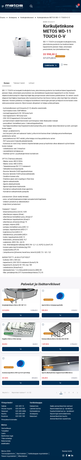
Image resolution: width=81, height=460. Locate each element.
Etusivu (2, 18)
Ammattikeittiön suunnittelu (60, 419)
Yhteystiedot (6, 403)
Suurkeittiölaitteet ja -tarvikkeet (62, 411)
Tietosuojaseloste (8, 454)
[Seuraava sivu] (77, 392)
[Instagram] (63, 455)
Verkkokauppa (36, 403)
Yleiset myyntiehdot (8, 456)
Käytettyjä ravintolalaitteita (60, 414)
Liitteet (31, 83)
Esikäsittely (34, 406)
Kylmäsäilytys (35, 411)
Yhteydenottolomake (9, 420)
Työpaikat (5, 431)
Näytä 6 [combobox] (5, 392)
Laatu (3, 433)
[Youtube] (69, 455)
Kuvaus (6, 83)
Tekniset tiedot (19, 83)
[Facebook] (66, 455)
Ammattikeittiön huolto (58, 416)
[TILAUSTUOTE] (60, 296)
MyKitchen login (7, 436)
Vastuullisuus (6, 428)
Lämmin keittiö (35, 409)
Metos (4, 425)
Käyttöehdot (21, 454)
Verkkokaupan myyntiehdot (38, 454)
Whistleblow (22, 456)
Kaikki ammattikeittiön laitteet (61, 406)
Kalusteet (33, 416)
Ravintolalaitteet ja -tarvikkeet (61, 409)
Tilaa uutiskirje (6, 438)
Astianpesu (13, 18)
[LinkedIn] (72, 455)
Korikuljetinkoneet (27, 18)
